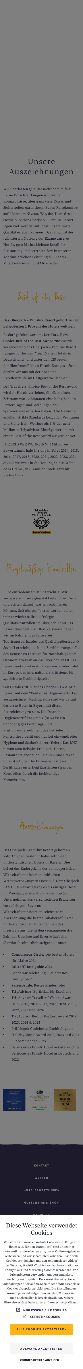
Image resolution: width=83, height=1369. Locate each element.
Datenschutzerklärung (62, 1303)
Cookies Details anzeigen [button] (40, 1360)
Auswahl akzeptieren (41, 1349)
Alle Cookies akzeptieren (41, 1329)
